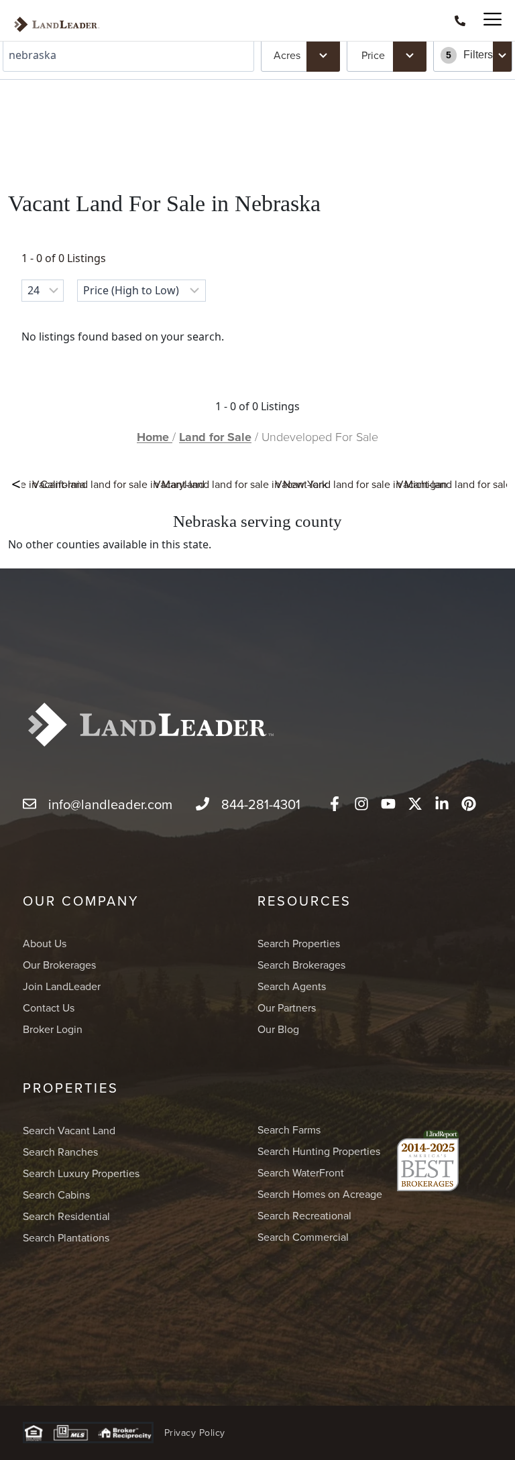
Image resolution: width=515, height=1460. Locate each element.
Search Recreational (304, 1215)
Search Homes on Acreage (320, 1194)
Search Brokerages (301, 964)
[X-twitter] (415, 803)
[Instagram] (361, 803)
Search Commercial (303, 1236)
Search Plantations (66, 1237)
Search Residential (66, 1216)
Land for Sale (215, 437)
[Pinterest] (468, 803)
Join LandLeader (62, 986)
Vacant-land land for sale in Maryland (118, 484)
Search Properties (299, 943)
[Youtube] (388, 803)
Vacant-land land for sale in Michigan (361, 484)
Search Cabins (56, 1194)
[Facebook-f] (334, 803)
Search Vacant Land (69, 1130)
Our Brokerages (59, 964)
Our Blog (278, 1029)
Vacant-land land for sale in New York (240, 484)
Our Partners (287, 1007)
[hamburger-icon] (486, 20)
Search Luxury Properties (81, 1173)
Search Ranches (60, 1151)
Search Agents (292, 986)
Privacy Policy (194, 1432)
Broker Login (52, 1029)
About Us (44, 943)
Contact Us (48, 1007)
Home (154, 437)
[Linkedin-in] (442, 803)
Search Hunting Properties (319, 1151)
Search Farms (289, 1129)
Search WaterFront (301, 1172)
